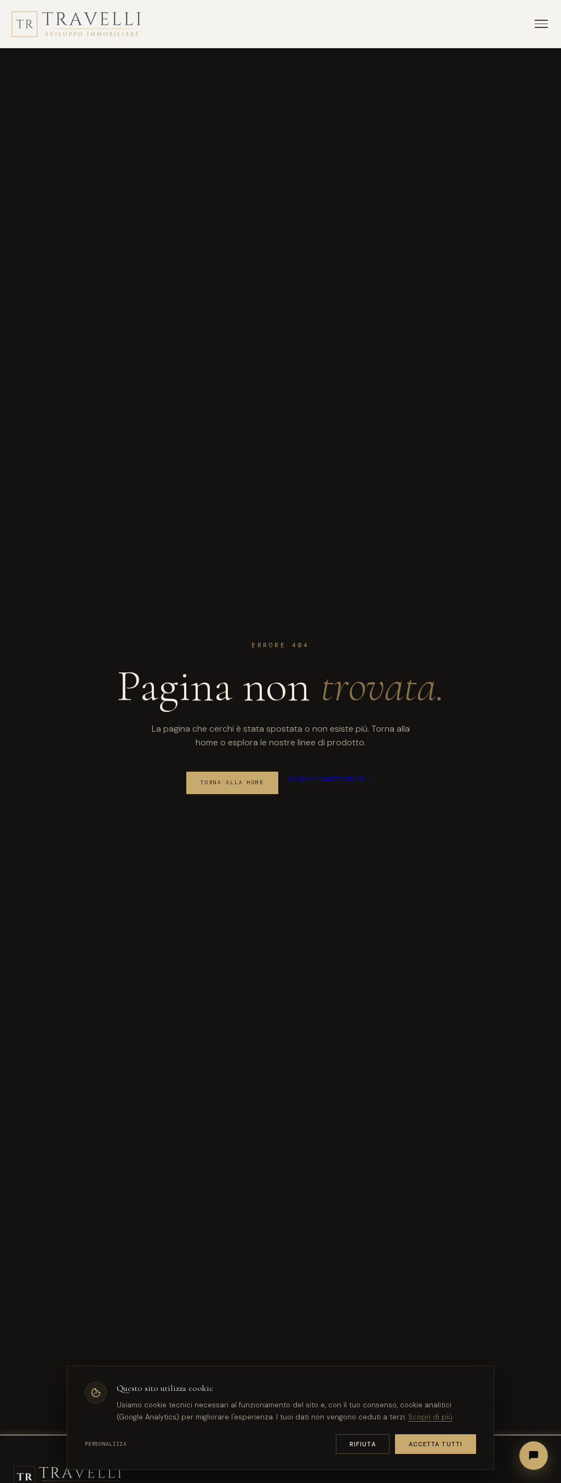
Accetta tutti (435, 1444)
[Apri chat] (533, 1455)
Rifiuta (363, 1444)
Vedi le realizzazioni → (331, 778)
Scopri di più (430, 1417)
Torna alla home (232, 782)
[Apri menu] (541, 24)
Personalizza (106, 1444)
